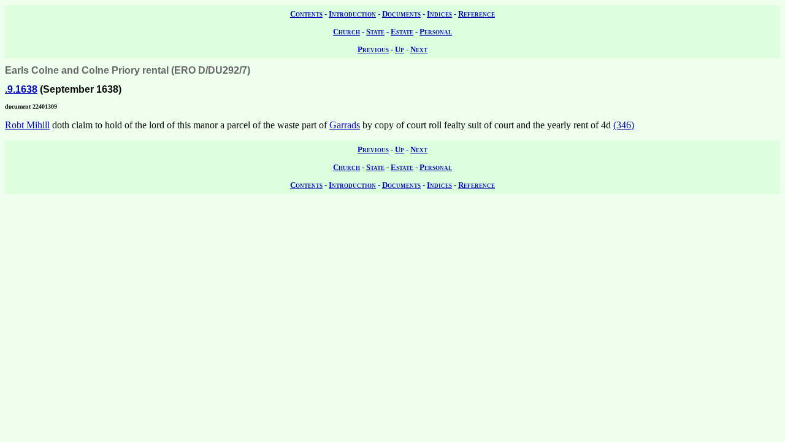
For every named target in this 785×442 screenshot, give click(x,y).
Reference (476, 13)
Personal (435, 31)
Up (399, 49)
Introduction (352, 13)
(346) (623, 125)
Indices (439, 13)
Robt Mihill (27, 125)
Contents (306, 13)
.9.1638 (21, 89)
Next (418, 49)
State (375, 31)
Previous (373, 49)
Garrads (344, 125)
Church (346, 31)
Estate (402, 31)
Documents (401, 13)
